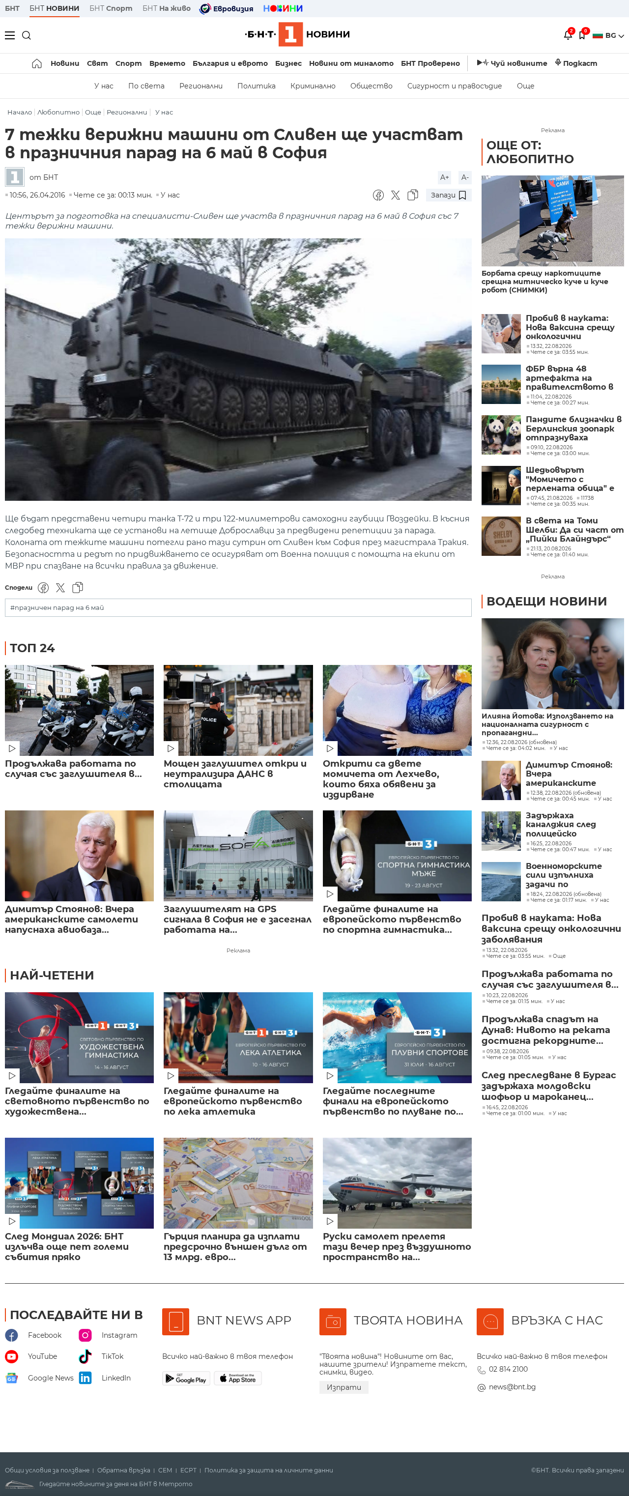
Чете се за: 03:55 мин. (515, 956)
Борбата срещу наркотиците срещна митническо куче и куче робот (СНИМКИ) (545, 281)
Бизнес (288, 63)
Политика (256, 86)
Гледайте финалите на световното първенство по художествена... (77, 1101)
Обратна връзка (123, 1470)
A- (465, 177)
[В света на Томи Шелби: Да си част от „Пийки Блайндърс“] (501, 536)
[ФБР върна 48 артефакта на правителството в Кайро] (501, 384)
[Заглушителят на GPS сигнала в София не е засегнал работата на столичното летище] (238, 855)
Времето (167, 63)
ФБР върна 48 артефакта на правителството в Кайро (569, 378)
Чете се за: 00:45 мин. (560, 799)
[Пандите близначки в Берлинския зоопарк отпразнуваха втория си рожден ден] (501, 435)
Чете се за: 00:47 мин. (560, 850)
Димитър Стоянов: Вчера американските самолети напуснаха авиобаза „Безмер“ (571, 774)
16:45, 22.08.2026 (507, 1108)
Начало (19, 112)
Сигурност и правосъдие (454, 86)
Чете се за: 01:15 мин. (514, 1002)
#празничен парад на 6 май (57, 607)
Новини (65, 63)
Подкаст (580, 63)
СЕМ (165, 1470)
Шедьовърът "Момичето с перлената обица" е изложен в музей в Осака (570, 479)
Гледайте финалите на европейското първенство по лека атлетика (233, 1101)
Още (526, 86)
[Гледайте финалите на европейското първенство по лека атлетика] (238, 1037)
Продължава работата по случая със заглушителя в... (73, 769)
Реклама (238, 950)
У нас (104, 86)
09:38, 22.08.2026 (507, 1052)
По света (146, 86)
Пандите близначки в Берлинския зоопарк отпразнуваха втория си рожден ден (574, 428)
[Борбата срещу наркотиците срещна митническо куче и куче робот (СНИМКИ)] (553, 220)
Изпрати (344, 1387)
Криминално (313, 86)
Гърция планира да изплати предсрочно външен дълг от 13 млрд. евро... (235, 1247)
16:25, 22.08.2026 (551, 844)
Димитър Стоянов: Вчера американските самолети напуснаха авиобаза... (71, 919)
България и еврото (230, 63)
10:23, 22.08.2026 (507, 996)
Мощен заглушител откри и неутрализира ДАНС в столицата (235, 774)
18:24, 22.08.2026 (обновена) (566, 894)
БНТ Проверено (430, 63)
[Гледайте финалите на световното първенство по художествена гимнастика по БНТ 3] (79, 1037)
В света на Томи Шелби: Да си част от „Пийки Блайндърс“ (575, 530)
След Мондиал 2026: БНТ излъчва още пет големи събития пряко (67, 1247)
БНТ (12, 8)
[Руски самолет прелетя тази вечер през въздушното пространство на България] (397, 1183)
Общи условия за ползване (47, 1470)
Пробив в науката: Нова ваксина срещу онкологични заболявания (570, 327)
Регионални (201, 86)
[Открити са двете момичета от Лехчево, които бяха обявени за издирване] (397, 710)
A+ (444, 177)
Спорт (128, 63)
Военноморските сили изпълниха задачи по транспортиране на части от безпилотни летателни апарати (573, 875)
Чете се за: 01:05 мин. (515, 1058)
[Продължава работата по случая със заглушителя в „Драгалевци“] (79, 710)
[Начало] (37, 63)
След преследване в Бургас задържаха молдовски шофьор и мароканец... (549, 1086)
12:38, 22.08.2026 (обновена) (566, 793)
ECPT (188, 1470)
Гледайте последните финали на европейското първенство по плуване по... (393, 1101)
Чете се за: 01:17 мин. (559, 900)
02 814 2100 (508, 1369)
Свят (97, 63)
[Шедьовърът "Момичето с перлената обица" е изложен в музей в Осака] (501, 485)
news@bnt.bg (512, 1387)
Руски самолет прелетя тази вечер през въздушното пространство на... (397, 1247)
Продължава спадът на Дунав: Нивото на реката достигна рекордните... (546, 1030)
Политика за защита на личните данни (268, 1470)
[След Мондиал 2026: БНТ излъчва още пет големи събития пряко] (79, 1183)
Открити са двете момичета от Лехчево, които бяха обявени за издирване (381, 779)
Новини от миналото (351, 63)
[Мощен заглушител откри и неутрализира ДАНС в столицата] (238, 710)
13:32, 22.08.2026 (506, 950)
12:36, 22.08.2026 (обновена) (521, 743)
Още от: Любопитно (530, 152)
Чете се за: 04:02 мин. (515, 748)
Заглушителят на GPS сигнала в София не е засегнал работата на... (238, 919)
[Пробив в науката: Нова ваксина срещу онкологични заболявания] (501, 333)
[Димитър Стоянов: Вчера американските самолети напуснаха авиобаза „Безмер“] (79, 855)
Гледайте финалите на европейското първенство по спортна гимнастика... (392, 919)
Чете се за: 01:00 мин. (515, 1114)
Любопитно (58, 112)
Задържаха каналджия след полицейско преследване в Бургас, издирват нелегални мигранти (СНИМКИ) (574, 824)
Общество (371, 86)
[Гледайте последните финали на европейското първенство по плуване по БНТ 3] (397, 1037)
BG (611, 35)
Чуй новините (519, 63)
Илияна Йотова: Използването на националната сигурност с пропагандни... (547, 724)
